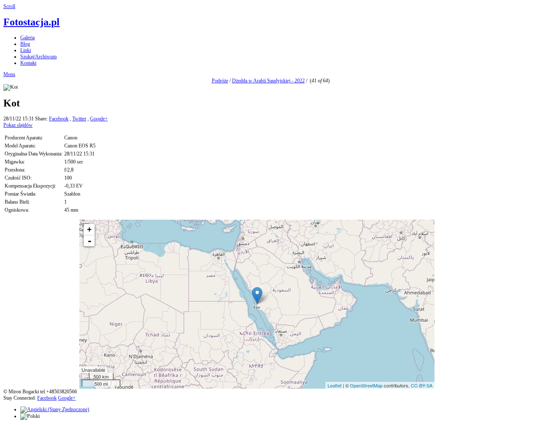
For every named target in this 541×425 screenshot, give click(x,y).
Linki (25, 50)
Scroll (9, 6)
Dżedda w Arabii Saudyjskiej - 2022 (268, 81)
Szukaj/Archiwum (38, 57)
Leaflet (335, 385)
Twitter (79, 119)
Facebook (58, 119)
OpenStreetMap (366, 385)
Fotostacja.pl (31, 21)
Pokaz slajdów (18, 125)
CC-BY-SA (421, 385)
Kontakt (28, 63)
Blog (25, 44)
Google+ (99, 119)
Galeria (27, 38)
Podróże (220, 81)
